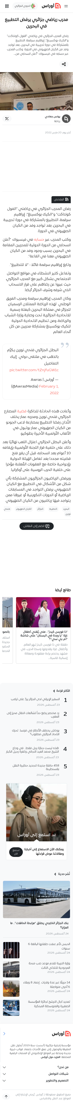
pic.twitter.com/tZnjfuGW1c (34, 370)
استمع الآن (16, 852)
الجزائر (40, 509)
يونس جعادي (52, 116)
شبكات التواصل (58, 1074)
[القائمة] (66, 6)
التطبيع (53, 509)
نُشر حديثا (63, 874)
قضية (22, 411)
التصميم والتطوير (57, 1081)
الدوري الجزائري (23, 6)
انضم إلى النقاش (34, 526)
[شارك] (64, 64)
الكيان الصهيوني (23, 509)
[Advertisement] (36, 166)
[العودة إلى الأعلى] (6, 1097)
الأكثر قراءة (63, 691)
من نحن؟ (63, 1067)
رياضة (57, 121)
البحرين (66, 509)
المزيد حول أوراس (50, 1057)
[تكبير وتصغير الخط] (7, 118)
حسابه (39, 240)
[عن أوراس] (36, 1033)
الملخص (59, 200)
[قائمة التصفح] (7, 6)
